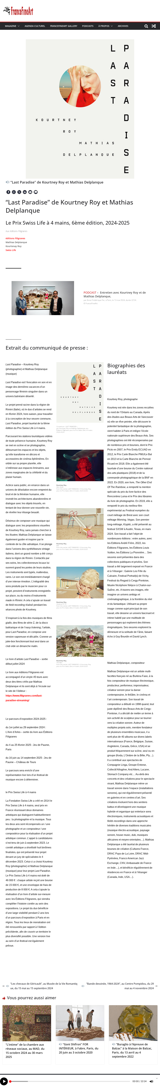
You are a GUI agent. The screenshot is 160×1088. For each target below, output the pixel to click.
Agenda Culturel (35, 25)
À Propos (103, 25)
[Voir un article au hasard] (154, 26)
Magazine (10, 25)
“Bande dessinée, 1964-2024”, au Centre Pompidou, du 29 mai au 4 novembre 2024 (120, 986)
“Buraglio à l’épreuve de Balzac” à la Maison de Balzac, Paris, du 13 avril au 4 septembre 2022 (132, 1050)
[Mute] (151, 1081)
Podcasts (87, 25)
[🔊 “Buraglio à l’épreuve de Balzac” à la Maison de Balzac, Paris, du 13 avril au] (133, 1007)
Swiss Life (11, 250)
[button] (18, 26)
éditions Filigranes (15, 238)
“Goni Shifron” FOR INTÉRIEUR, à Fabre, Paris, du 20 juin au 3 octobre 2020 (78, 1048)
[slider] (69, 1081)
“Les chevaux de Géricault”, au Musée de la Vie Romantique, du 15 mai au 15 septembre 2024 (43, 986)
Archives (123, 25)
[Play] (4, 1081)
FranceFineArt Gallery (63, 25)
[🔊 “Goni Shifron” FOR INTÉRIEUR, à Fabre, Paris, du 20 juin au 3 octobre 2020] (80, 1007)
